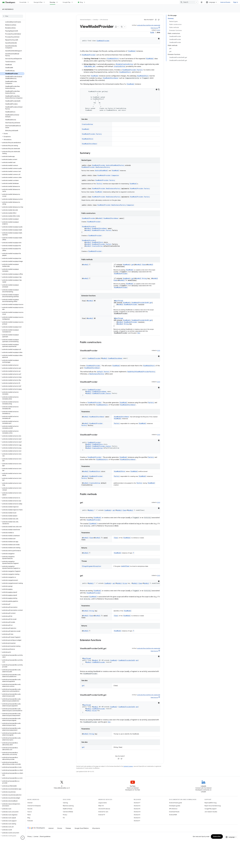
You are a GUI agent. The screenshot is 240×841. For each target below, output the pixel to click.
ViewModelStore (113, 58)
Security (29, 809)
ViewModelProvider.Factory (132, 70)
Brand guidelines (45, 836)
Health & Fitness (67, 809)
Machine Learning (68, 806)
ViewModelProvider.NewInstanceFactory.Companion (115, 205)
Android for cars (103, 812)
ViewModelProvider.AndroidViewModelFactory (108, 165)
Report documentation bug (213, 806)
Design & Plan (38, 2)
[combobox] (189, 2)
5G (64, 818)
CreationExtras (119, 66)
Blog (81, 2)
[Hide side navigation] (22, 838)
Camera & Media (68, 812)
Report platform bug (210, 803)
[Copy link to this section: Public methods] (98, 494)
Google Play (66, 2)
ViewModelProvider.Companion (108, 175)
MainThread (119, 301)
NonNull (100, 218)
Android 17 (137, 803)
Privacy (65, 815)
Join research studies (211, 812)
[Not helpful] (158, 19)
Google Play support (210, 809)
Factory (99, 184)
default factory (103, 372)
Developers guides (174, 806)
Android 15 (137, 809)
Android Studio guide (175, 803)
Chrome (59, 828)
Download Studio (174, 812)
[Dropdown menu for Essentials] (29, 2)
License (36, 836)
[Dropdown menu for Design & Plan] (45, 2)
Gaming (65, 803)
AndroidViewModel (101, 170)
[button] (12, 133)
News (29, 815)
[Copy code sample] (159, 89)
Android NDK (173, 815)
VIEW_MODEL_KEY (89, 66)
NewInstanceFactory (96, 374)
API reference (8, 9)
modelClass (125, 566)
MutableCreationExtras (124, 64)
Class (144, 264)
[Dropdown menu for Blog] (85, 2)
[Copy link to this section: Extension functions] (103, 640)
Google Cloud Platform (82, 828)
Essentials (23, 2)
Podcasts (30, 821)
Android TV (101, 815)
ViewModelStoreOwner (110, 78)
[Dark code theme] (159, 38)
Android (29, 803)
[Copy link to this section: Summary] (92, 153)
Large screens (102, 803)
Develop (52, 2)
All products (96, 828)
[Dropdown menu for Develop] (57, 2)
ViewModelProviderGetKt (140, 303)
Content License (128, 766)
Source (29, 812)
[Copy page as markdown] (121, 26)
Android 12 (137, 818)
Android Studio (225, 2)
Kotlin (152, 32)
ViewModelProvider (103, 40)
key (139, 333)
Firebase (68, 828)
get (132, 264)
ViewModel (132, 51)
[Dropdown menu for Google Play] (72, 2)
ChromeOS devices (104, 809)
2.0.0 (158, 30)
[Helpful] (155, 19)
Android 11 (137, 821)
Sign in (235, 2)
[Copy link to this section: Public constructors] (103, 342)
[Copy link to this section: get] (85, 503)
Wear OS (101, 806)
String (144, 278)
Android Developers (85, 19)
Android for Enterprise (34, 806)
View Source (154, 28)
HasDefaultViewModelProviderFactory (141, 372)
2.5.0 (158, 434)
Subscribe (217, 836)
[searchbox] (12, 16)
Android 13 (137, 815)
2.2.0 (158, 350)
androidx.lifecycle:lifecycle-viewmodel (148, 25)
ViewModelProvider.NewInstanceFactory (95, 167)
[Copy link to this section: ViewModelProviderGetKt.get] (108, 649)
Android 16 (137, 806)
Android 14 (137, 812)
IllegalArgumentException (91, 566)
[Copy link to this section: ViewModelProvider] (99, 351)
